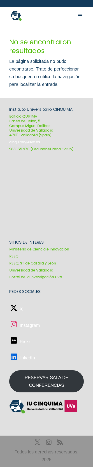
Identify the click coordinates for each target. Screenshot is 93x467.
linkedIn (26, 357)
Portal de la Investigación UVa (35, 277)
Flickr (24, 341)
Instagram (29, 325)
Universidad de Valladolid (31, 270)
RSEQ (14, 256)
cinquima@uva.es (24, 142)
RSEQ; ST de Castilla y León (32, 263)
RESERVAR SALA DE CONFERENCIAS (46, 381)
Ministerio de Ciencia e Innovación (39, 249)
